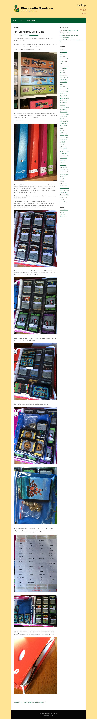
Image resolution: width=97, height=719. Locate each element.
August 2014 (63, 125)
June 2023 (62, 70)
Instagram (83, 10)
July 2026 (62, 49)
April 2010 (62, 199)
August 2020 (63, 95)
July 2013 (62, 142)
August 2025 (63, 52)
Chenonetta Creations (52, 713)
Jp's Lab (62, 212)
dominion (43, 702)
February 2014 (64, 135)
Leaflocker (62, 214)
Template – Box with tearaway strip (69, 35)
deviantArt (83, 7)
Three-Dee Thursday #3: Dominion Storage (29, 31)
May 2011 (62, 181)
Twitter (84, 8)
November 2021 (64, 89)
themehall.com (50, 715)
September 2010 (64, 195)
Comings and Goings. (65, 33)
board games (31, 702)
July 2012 (62, 160)
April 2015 (62, 119)
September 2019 (64, 98)
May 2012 (62, 162)
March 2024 (63, 63)
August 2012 (63, 158)
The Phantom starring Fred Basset (69, 30)
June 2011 (62, 179)
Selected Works (31, 20)
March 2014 (63, 132)
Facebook (83, 12)
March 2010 (63, 202)
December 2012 (64, 151)
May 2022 (62, 84)
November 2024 (64, 59)
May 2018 (62, 105)
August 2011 (63, 176)
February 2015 (64, 121)
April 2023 (62, 72)
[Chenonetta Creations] (32, 12)
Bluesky (84, 13)
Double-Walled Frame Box (66, 37)
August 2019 (63, 100)
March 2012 (63, 165)
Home (14, 20)
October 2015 (63, 112)
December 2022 (64, 77)
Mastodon (83, 9)
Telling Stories (63, 217)
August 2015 (63, 116)
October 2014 (63, 123)
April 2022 (62, 86)
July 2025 (62, 54)
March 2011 (63, 183)
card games (37, 702)
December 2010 (64, 188)
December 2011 (64, 169)
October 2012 (63, 153)
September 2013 (64, 137)
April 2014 (62, 130)
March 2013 (63, 146)
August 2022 (63, 82)
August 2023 (63, 68)
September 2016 (64, 107)
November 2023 (64, 65)
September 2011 (64, 174)
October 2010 (63, 192)
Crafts (21, 702)
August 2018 (63, 102)
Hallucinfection (64, 210)
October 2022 (63, 79)
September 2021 (64, 91)
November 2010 (64, 190)
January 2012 (63, 167)
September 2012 (64, 155)
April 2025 (62, 56)
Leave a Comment (33, 35)
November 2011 (64, 172)
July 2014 (62, 128)
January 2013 (63, 149)
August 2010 (63, 197)
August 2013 (63, 139)
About (21, 20)
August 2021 (63, 93)
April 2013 (62, 144)
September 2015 (64, 114)
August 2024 (63, 61)
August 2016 (63, 109)
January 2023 (63, 75)
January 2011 (63, 185)
